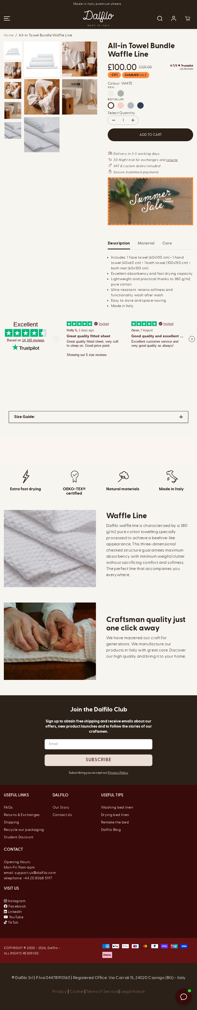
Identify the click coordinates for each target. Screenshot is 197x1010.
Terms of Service (102, 991)
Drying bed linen (115, 815)
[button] (6, 18)
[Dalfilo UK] (98, 18)
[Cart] (187, 18)
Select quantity (121, 113)
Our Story (61, 807)
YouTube (15, 917)
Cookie (77, 991)
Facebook (16, 906)
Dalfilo (52, 948)
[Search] (159, 18)
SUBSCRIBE (98, 760)
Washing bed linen (117, 807)
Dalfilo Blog (111, 830)
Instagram (16, 901)
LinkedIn (14, 912)
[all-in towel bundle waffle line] (42, 59)
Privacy (60, 991)
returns (172, 160)
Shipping (11, 822)
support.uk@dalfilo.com (35, 873)
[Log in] (173, 18)
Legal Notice (133, 991)
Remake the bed (115, 822)
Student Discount (19, 837)
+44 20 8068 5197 (37, 878)
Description (119, 243)
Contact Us (62, 815)
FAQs (8, 807)
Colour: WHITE (120, 83)
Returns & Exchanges (22, 815)
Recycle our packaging (24, 830)
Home (9, 35)
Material (146, 243)
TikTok (12, 922)
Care (167, 243)
